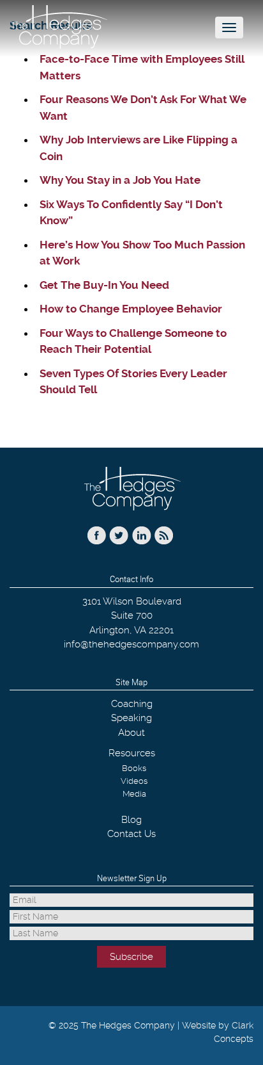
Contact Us (131, 834)
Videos (134, 781)
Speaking (131, 718)
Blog (131, 819)
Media (134, 794)
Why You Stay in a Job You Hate (120, 180)
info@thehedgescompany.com (131, 644)
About (131, 732)
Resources (132, 753)
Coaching (132, 704)
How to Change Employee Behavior (131, 308)
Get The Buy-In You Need (104, 285)
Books (134, 768)
